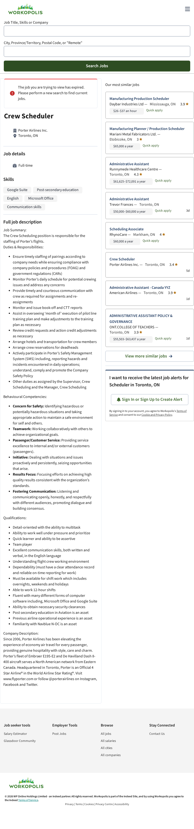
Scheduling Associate (127, 229)
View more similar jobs (146, 356)
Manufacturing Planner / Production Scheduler (147, 128)
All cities (106, 748)
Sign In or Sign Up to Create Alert (152, 399)
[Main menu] (187, 9)
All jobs (106, 734)
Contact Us (157, 734)
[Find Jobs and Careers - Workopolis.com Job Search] (25, 9)
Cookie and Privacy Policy (156, 415)
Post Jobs (59, 734)
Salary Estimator (15, 734)
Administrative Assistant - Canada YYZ (140, 287)
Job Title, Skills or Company (26, 22)
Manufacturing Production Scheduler (139, 98)
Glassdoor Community (20, 741)
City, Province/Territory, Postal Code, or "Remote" (43, 42)
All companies (111, 755)
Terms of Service (28, 800)
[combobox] (97, 31)
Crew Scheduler (122, 259)
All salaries (108, 741)
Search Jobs (97, 66)
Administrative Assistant (129, 164)
